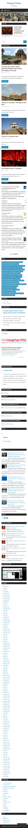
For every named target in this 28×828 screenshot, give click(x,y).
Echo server (18, 269)
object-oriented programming (9, 284)
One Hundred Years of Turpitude (11, 168)
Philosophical (6, 45)
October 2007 (6, 769)
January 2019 (6, 660)
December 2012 (6, 757)
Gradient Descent (6, 276)
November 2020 (6, 644)
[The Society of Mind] (25, 215)
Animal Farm (4, 200)
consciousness (5, 265)
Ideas (12, 36)
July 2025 (5, 603)
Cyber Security (13, 265)
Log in (4, 817)
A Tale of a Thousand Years (9, 136)
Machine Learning (7, 796)
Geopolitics (5, 793)
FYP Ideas (5, 791)
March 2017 (5, 690)
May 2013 (5, 754)
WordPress (12, 295)
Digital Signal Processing (8, 788)
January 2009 (6, 764)
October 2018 (6, 663)
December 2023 (6, 620)
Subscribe (22, 824)
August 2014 (5, 730)
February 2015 (6, 721)
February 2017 (6, 692)
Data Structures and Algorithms (9, 786)
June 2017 (5, 685)
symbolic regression (6, 293)
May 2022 (5, 636)
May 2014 (5, 735)
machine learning (15, 280)
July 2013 (5, 750)
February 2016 (6, 702)
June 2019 (5, 653)
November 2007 (6, 767)
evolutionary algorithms (8, 271)
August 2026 (5, 586)
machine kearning (6, 280)
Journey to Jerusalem (15, 278)
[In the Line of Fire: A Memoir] (25, 228)
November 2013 (6, 745)
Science (15, 36)
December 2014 (6, 725)
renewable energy (6, 287)
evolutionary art (19, 271)
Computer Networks (7, 783)
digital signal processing (16, 267)
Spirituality (5, 807)
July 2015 (5, 714)
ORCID (5, 437)
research (14, 287)
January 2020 (6, 651)
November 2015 (6, 708)
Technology (20, 36)
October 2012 (6, 761)
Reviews (5, 803)
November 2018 (6, 661)
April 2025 (5, 605)
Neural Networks (6, 282)
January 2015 (6, 723)
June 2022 (5, 634)
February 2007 (6, 771)
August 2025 (5, 601)
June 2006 (5, 774)
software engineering (7, 289)
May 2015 (5, 716)
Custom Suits (7, 370)
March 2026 (5, 591)
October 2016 (6, 699)
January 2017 (6, 694)
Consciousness (6, 784)
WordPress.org (6, 822)
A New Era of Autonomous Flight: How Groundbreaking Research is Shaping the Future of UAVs (16, 502)
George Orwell (5, 202)
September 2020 (6, 648)
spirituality (12, 291)
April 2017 (5, 689)
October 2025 (6, 600)
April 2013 (5, 755)
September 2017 (6, 682)
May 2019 (5, 654)
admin (2, 36)
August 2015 (5, 713)
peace (18, 284)
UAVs (22, 293)
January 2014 (6, 742)
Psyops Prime (14, 3)
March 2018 (5, 673)
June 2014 (5, 733)
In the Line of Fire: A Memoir (8, 225)
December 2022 (6, 630)
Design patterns (5, 267)
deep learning (21, 265)
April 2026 (5, 589)
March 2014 (5, 738)
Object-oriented (15, 282)
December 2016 (6, 696)
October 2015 (6, 709)
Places (4, 800)
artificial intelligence (7, 262)
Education (8, 36)
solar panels (16, 289)
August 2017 (5, 684)
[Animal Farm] (25, 203)
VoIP (7, 295)
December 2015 (6, 706)
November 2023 (6, 622)
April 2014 (5, 737)
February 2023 (6, 629)
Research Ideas (6, 801)
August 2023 (5, 624)
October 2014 (6, 728)
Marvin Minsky (5, 214)
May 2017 (5, 687)
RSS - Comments (7, 303)
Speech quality (5, 291)
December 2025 (6, 596)
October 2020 (6, 646)
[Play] (14, 573)
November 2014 (6, 726)
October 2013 (6, 747)
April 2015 (5, 718)
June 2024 (5, 613)
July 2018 (5, 666)
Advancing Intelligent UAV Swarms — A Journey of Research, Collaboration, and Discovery (16, 478)
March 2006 (5, 776)
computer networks (18, 262)
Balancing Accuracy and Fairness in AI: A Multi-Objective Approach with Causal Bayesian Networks (16, 490)
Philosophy (5, 798)
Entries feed (5, 818)
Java (8, 278)
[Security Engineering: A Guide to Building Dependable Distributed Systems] (25, 188)
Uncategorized (6, 810)
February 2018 (6, 675)
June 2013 (5, 752)
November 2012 (6, 759)
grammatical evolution (16, 276)
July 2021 (5, 637)
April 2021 (5, 641)
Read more (4, 81)
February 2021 (6, 642)
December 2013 (6, 743)
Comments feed (6, 820)
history (3, 278)
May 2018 (5, 670)
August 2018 (5, 665)
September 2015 (6, 711)
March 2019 (5, 658)
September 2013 (6, 749)
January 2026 (6, 595)
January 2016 (6, 704)
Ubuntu (3, 295)
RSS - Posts (5, 302)
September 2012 (6, 762)
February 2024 (6, 617)
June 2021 (5, 639)
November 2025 (6, 598)
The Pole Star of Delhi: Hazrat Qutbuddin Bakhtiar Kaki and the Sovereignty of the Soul (11, 68)
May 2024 (5, 615)
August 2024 (5, 610)
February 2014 (6, 740)
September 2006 (6, 773)
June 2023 (5, 625)
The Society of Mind (6, 213)
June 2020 (5, 649)
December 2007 (6, 766)
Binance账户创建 (9, 533)
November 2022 (6, 632)
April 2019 (5, 656)
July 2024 (5, 612)
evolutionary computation (8, 273)
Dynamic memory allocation (8, 269)
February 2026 (6, 593)
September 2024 (6, 608)
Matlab (22, 280)
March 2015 (5, 719)
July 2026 (5, 588)
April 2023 (5, 627)
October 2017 (6, 680)
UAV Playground (16, 293)
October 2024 (6, 607)
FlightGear (17, 273)
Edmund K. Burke (5, 241)
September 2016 (6, 701)
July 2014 (5, 731)
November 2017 (6, 678)
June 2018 (5, 668)
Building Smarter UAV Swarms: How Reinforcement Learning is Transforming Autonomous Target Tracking (16, 454)
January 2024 (6, 619)
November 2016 (6, 697)
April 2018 (5, 672)
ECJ (23, 269)
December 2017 (6, 677)
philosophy (23, 284)
